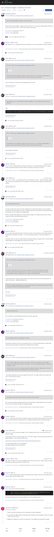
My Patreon (7, 33)
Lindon (6, 58)
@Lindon (14, 13)
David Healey (8, 13)
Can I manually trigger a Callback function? (23, 15)
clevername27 (8, 507)
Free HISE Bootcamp (9, 30)
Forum (10, 2)
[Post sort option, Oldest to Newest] (43, 10)
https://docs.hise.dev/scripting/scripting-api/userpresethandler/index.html (22, 440)
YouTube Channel (8, 31)
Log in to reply (48, 10)
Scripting (4, 10)
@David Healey (15, 42)
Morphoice (7, 42)
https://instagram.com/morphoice (11, 49)
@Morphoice (32, 26)
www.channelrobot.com (10, 86)
